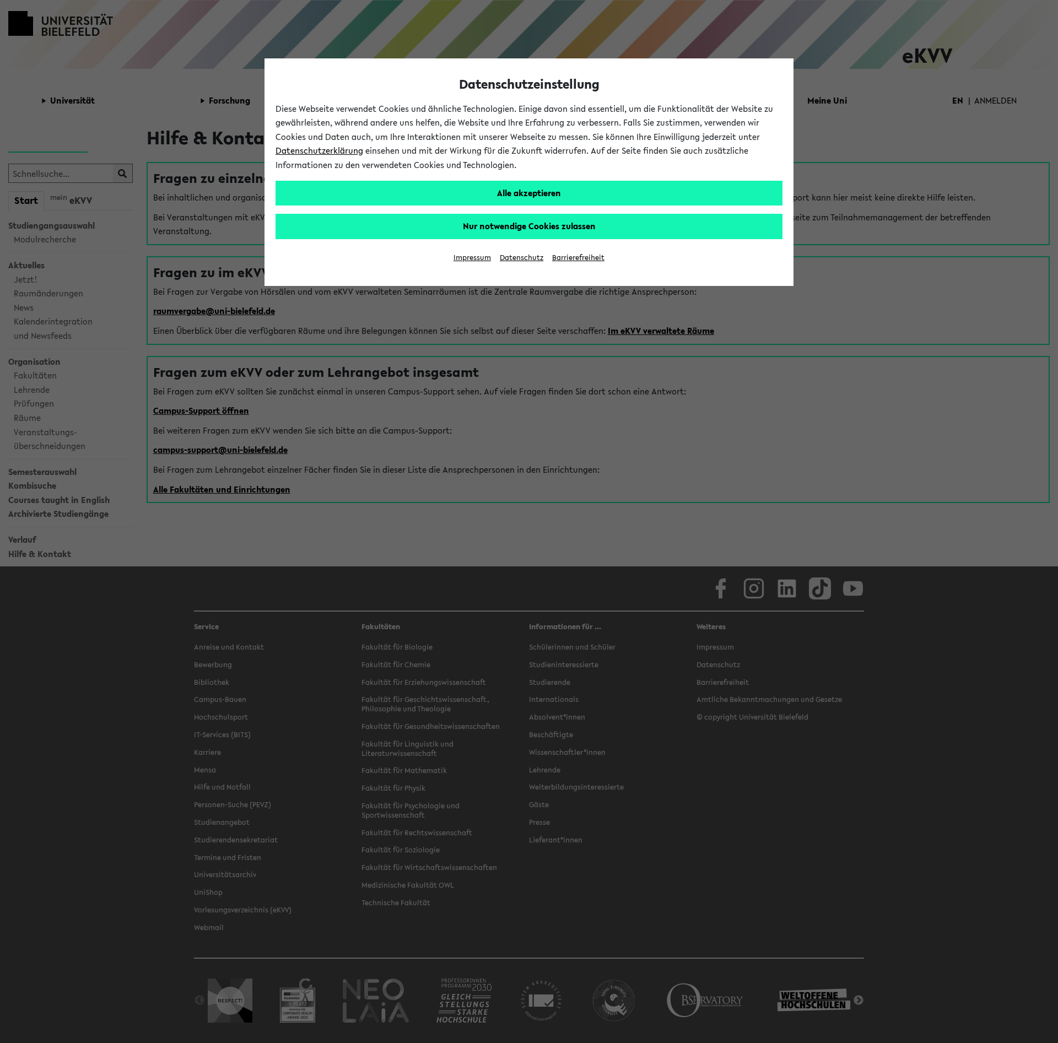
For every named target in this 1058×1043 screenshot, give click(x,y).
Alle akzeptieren (529, 193)
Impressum (472, 257)
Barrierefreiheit (578, 257)
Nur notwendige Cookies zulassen (529, 226)
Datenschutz (521, 257)
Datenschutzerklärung (319, 150)
